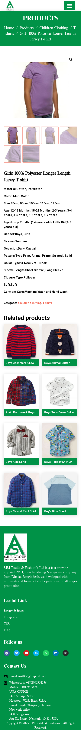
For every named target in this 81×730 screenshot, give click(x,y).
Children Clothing (53, 28)
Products (27, 28)
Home (9, 28)
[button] (70, 59)
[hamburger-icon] (69, 5)
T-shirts (47, 303)
